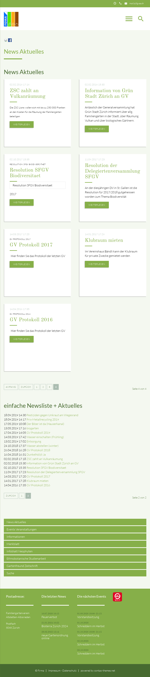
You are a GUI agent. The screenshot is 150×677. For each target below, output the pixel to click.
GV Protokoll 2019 (38, 432)
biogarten (33, 428)
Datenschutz (69, 670)
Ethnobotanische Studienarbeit (26, 558)
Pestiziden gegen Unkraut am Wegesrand (52, 415)
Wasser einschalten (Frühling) (45, 437)
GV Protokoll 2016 (31, 320)
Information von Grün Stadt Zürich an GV (52, 463)
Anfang (11, 387)
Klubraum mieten (104, 240)
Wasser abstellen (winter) (43, 446)
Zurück (26, 387)
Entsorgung (34, 441)
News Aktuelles (16, 522)
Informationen (16, 536)
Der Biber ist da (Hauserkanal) (45, 424)
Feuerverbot (49, 616)
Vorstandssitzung (88, 616)
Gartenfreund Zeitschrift (22, 566)
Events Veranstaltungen (22, 529)
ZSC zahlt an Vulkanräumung (45, 459)
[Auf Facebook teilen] (10, 41)
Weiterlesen (21, 124)
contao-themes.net (104, 670)
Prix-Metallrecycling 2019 (43, 419)
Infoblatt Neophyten (20, 551)
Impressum (54, 670)
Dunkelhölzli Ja (36, 454)
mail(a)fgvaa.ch (137, 3)
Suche (10, 573)
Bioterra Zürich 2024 (55, 626)
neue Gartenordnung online (55, 637)
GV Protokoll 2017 (31, 245)
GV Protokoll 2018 (38, 450)
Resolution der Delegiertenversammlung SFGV (112, 171)
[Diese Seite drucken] (6, 41)
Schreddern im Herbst (91, 626)
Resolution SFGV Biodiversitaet (46, 467)
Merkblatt (13, 544)
